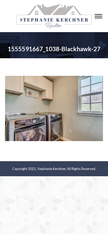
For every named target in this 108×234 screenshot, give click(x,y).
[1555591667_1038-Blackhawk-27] (54, 108)
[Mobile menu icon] (98, 16)
